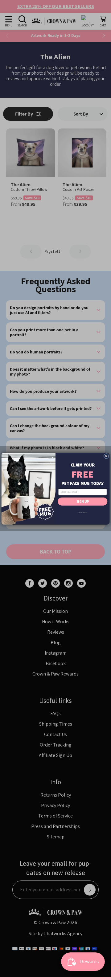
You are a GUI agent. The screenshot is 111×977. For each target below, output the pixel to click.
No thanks (82, 512)
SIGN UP (82, 501)
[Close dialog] (106, 456)
